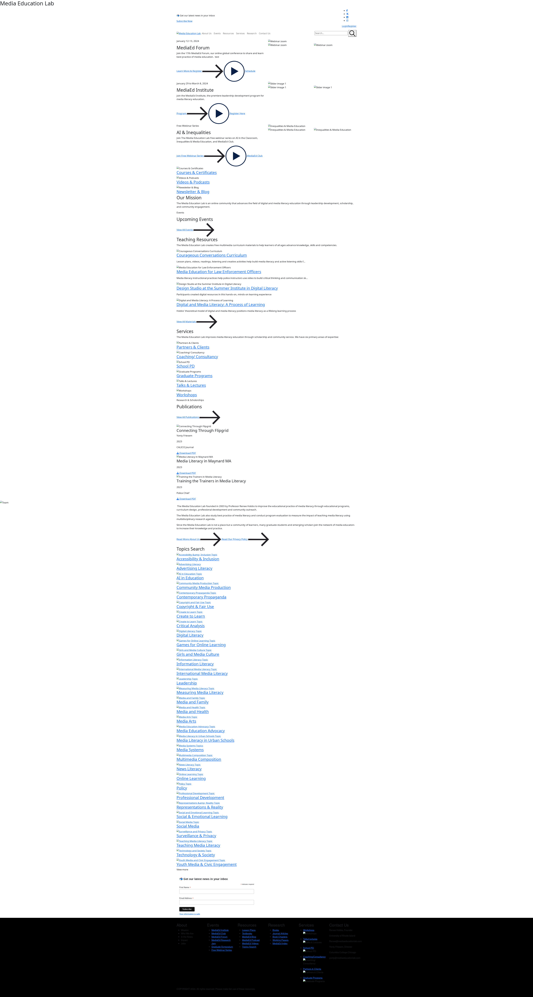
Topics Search (249, 946)
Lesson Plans (249, 930)
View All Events (185, 229)
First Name (185, 887)
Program (182, 113)
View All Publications (188, 417)
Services (240, 33)
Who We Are (187, 933)
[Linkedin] (351, 17)
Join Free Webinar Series (190, 155)
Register (352, 26)
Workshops (308, 930)
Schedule (250, 71)
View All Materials (186, 321)
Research (252, 33)
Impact (184, 940)
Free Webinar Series (222, 950)
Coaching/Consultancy (314, 956)
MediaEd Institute (220, 930)
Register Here (237, 113)
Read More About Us (188, 539)
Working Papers (280, 940)
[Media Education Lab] (189, 33)
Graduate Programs (312, 977)
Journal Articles (280, 933)
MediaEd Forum (219, 936)
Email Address (186, 898)
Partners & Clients (312, 969)
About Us (207, 33)
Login (345, 26)
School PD (308, 947)
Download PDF (187, 453)
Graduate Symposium (222, 946)
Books (276, 930)
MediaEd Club (254, 155)
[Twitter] (351, 14)
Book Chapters (280, 936)
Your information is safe (189, 914)
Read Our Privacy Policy (235, 539)
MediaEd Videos (250, 943)
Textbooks (247, 933)
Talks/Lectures (310, 939)
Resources (228, 33)
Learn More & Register (189, 71)
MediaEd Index (280, 943)
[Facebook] (351, 10)
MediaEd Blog (249, 936)
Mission (185, 930)
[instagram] (351, 20)
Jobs (183, 943)
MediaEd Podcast (251, 940)
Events (217, 33)
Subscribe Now (184, 21)
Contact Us (264, 33)
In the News (187, 936)
